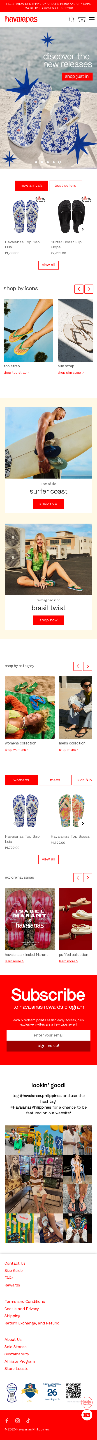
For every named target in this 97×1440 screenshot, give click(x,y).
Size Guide (14, 1271)
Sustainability (17, 1354)
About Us (13, 1340)
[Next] (88, 289)
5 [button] (59, 162)
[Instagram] (17, 1420)
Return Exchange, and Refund (32, 1323)
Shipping (13, 1316)
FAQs (9, 1278)
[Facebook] (7, 1420)
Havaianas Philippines (32, 1429)
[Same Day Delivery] (86, 1402)
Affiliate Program (20, 1362)
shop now (48, 504)
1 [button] (36, 162)
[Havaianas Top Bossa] (71, 811)
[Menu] (92, 19)
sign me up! (48, 1046)
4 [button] (53, 162)
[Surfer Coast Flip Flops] (71, 216)
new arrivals (32, 186)
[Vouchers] (86, 1415)
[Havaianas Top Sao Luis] (25, 216)
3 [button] (47, 162)
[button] (14, 229)
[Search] (72, 20)
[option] (48, 98)
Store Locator (17, 1369)
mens (55, 780)
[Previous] (78, 289)
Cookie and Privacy (22, 1309)
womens (21, 780)
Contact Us (15, 1264)
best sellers (65, 186)
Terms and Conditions (25, 1302)
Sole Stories (16, 1347)
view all (48, 265)
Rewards (12, 1285)
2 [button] (42, 162)
